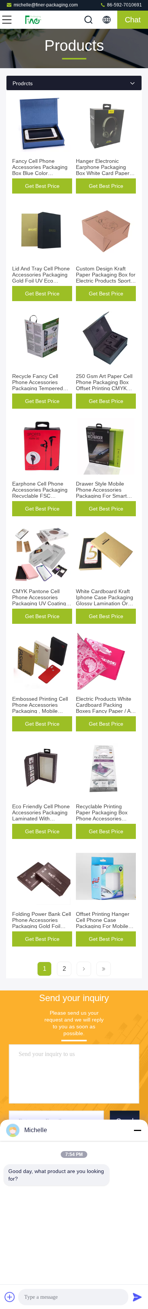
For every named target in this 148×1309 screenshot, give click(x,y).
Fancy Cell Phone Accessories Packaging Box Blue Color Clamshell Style (40, 170)
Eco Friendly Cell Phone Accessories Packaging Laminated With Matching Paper (41, 815)
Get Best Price (42, 186)
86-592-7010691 (124, 5)
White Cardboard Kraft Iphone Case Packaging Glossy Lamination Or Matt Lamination (104, 600)
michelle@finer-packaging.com (46, 5)
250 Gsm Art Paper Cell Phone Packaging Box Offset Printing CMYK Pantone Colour (104, 385)
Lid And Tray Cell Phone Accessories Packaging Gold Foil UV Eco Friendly (41, 278)
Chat (133, 20)
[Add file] (10, 1297)
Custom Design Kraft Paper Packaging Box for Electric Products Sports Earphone (105, 278)
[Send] (137, 1297)
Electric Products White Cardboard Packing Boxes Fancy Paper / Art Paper (105, 708)
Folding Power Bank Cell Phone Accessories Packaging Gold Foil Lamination (41, 923)
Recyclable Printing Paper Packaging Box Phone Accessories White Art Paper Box (102, 815)
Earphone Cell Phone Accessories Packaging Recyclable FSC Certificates (40, 493)
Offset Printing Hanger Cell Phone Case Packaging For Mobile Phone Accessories (102, 923)
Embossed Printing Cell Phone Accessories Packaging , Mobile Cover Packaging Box (40, 708)
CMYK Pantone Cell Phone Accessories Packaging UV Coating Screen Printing (39, 600)
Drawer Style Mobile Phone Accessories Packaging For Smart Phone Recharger (101, 493)
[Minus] (137, 1130)
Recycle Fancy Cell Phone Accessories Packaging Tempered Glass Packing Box (37, 385)
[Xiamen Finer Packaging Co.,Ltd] (32, 20)
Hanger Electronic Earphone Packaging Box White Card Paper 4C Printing (102, 170)
